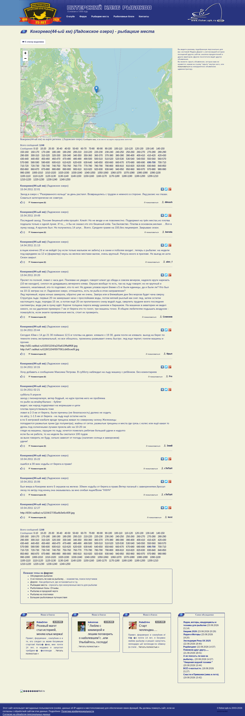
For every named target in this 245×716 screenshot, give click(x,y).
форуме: (48, 573)
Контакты (144, 16)
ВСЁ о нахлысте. (192, 668)
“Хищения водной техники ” (198, 662)
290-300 (24, 155)
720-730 (35, 165)
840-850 (162, 165)
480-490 (77, 158)
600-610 (56, 162)
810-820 (130, 165)
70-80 (92, 148)
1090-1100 (155, 172)
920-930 (98, 169)
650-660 (109, 162)
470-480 (67, 158)
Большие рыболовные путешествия (48, 597)
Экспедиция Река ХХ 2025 (197, 640)
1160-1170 (101, 176)
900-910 (77, 169)
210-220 (88, 152)
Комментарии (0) (38, 202)
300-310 (35, 155)
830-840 (151, 165)
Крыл (169, 354)
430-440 (24, 158)
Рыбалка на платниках (41, 594)
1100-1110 (25, 176)
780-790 (98, 165)
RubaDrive (42, 622)
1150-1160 (89, 176)
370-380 (109, 155)
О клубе (70, 16)
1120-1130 (50, 176)
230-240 (109, 152)
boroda (168, 232)
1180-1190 (127, 176)
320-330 (56, 155)
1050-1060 (103, 172)
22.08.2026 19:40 (192, 644)
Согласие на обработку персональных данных (26, 714)
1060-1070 (116, 172)
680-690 (141, 162)
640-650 (98, 162)
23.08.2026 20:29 (206, 631)
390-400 (130, 155)
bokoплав (93, 622)
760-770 (77, 165)
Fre (170, 376)
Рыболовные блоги (124, 16)
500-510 (98, 158)
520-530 (120, 158)
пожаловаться (152, 202)
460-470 (56, 158)
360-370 (98, 155)
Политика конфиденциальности (77, 711)
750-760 (67, 165)
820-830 (141, 165)
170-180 (45, 152)
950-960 (130, 169)
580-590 (35, 162)
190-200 (67, 152)
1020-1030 (63, 172)
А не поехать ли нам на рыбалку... (47, 579)
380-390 (120, 155)
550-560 (151, 158)
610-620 (67, 162)
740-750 (56, 165)
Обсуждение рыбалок (41, 576)
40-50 (67, 148)
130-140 (150, 148)
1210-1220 (25, 179)
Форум (83, 16)
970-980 (151, 169)
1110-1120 (38, 176)
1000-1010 (37, 172)
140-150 (160, 148)
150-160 (24, 152)
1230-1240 (51, 179)
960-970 (141, 169)
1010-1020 (50, 172)
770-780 (88, 165)
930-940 (109, 169)
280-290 (162, 152)
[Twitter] (166, 188)
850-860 (24, 169)
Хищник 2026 (190, 631)
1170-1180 (114, 176)
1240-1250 (65, 179)
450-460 (45, 158)
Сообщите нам (89, 139)
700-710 (162, 162)
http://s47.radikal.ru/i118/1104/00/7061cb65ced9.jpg (49, 349)
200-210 (77, 152)
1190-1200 (140, 176)
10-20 (43, 148)
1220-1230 (38, 179)
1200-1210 (152, 176)
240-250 (120, 152)
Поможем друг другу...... (196, 650)
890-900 (67, 169)
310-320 (45, 155)
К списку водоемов (34, 42)
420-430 (162, 155)
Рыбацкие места (100, 16)
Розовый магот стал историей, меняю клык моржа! (50, 630)
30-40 (59, 148)
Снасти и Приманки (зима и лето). (201, 674)
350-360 (88, 155)
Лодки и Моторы (192, 634)
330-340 (67, 155)
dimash (168, 202)
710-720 (24, 165)
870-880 (45, 169)
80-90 (100, 148)
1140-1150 (76, 176)
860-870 (35, 169)
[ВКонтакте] (162, 188)
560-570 (162, 158)
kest (170, 517)
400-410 (141, 155)
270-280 (151, 152)
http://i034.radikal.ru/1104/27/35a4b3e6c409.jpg (47, 512)
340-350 (77, 155)
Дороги (33, 582)
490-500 (88, 158)
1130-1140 (63, 176)
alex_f (169, 262)
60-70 (83, 148)
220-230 (98, 152)
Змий (169, 445)
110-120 (129, 148)
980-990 (162, 169)
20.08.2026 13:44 (192, 665)
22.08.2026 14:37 (206, 647)
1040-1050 (89, 172)
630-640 (88, 162)
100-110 (118, 148)
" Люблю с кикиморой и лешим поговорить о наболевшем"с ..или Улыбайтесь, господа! (96, 634)
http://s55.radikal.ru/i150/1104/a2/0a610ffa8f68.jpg (48, 345)
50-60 (75, 148)
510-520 (109, 158)
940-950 (120, 169)
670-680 (130, 162)
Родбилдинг (189, 647)
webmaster (222, 711)
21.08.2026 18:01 (192, 653)
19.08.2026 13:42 (192, 677)
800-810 (120, 165)
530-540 (130, 158)
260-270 (141, 152)
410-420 (151, 155)
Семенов (167, 317)
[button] (96, 89)
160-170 (35, 152)
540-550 (141, 158)
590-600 (45, 162)
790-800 (109, 165)
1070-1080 (129, 172)
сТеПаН (168, 468)
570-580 (24, 162)
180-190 (56, 152)
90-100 (108, 148)
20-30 (51, 148)
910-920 (88, 169)
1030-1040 (76, 172)
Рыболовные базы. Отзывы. (44, 588)
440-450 (35, 158)
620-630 (77, 162)
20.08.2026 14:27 (204, 659)
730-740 (45, 165)
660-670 (120, 162)
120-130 (139, 148)
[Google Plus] (170, 188)
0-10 (36, 148)
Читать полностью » (89, 646)
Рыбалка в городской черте (44, 591)
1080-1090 (142, 172)
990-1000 (25, 172)
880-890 (56, 169)
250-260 (130, 152)
